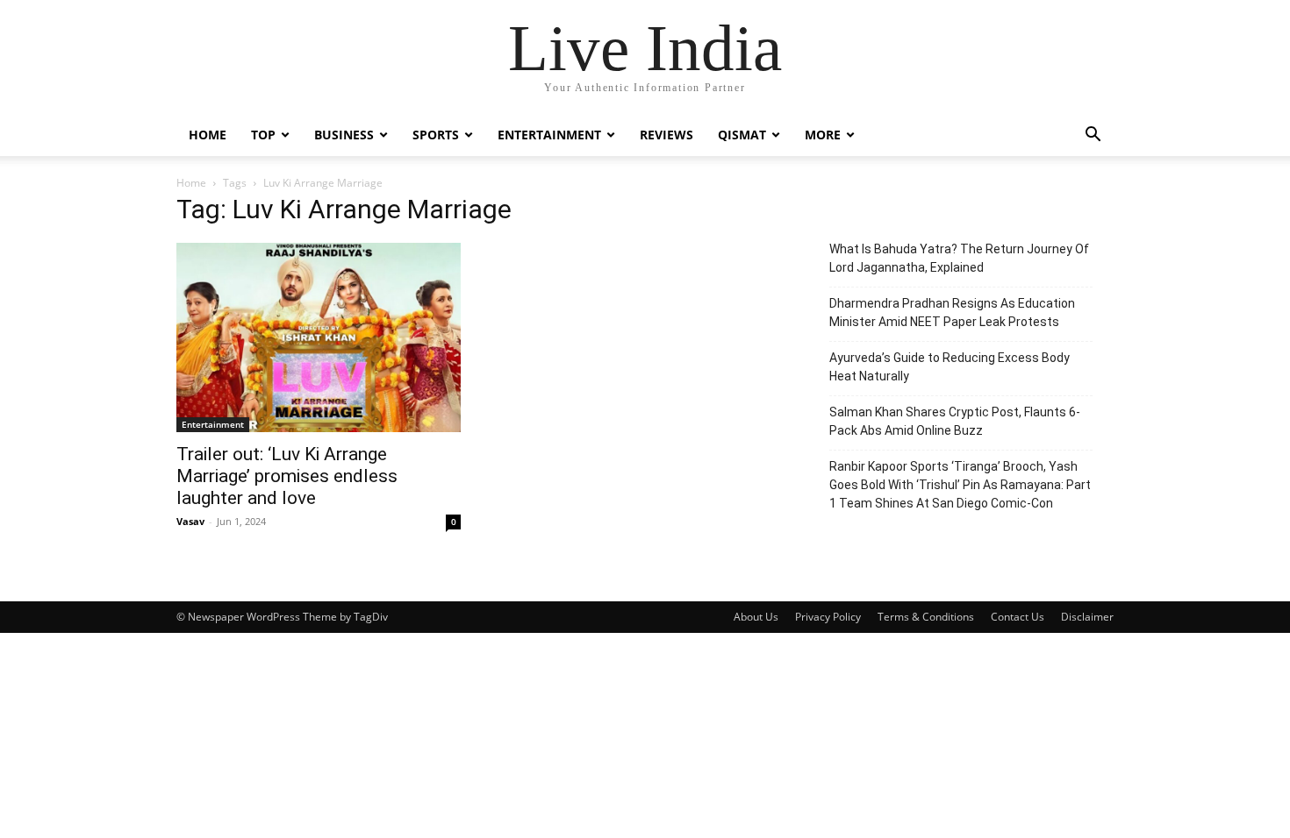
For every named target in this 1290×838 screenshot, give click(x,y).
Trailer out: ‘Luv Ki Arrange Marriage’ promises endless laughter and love (287, 476)
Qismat (742, 134)
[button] (1092, 136)
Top (263, 134)
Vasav (190, 521)
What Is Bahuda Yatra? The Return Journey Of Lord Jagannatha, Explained (959, 258)
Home (207, 134)
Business (344, 134)
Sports (435, 134)
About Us (756, 616)
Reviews (666, 134)
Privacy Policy (828, 616)
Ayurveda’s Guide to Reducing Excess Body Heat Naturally (949, 367)
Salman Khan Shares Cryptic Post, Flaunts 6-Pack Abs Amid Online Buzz (954, 421)
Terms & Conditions (926, 616)
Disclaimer (1087, 616)
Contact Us (1017, 616)
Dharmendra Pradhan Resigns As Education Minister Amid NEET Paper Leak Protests (952, 312)
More (823, 134)
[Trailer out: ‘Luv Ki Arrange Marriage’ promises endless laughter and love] (318, 337)
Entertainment (549, 134)
